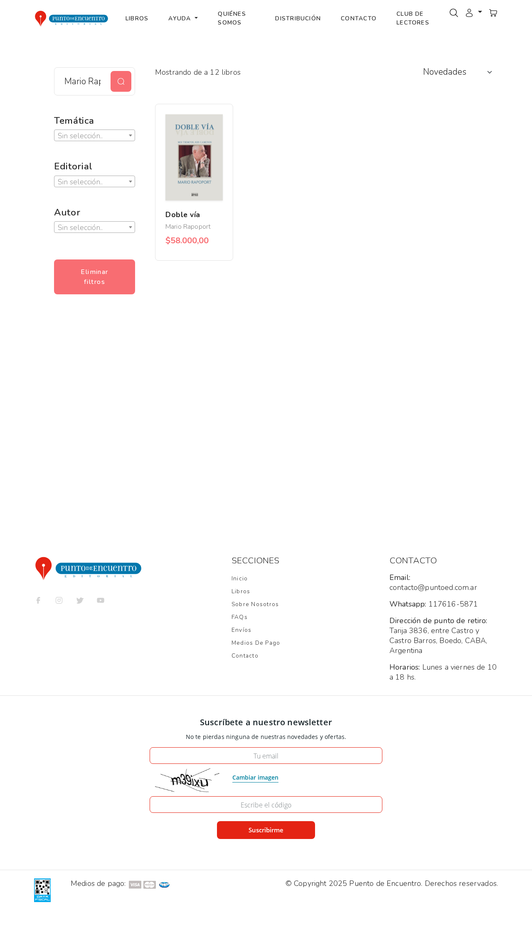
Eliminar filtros (94, 276)
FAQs (240, 617)
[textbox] (94, 136)
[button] (473, 12)
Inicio (240, 578)
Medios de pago (256, 643)
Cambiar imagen (255, 777)
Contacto (359, 18)
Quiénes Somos (232, 18)
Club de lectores (413, 18)
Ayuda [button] (180, 18)
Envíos (241, 630)
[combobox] (94, 135)
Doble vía (182, 215)
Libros (137, 18)
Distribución (298, 18)
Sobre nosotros (255, 604)
